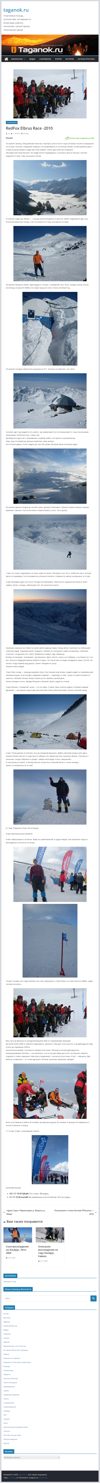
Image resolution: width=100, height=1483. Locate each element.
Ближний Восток (10, 1326)
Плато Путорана (10, 1382)
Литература (8, 1370)
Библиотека (17, 59)
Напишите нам (9, 1281)
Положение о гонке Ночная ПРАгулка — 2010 (74, 1212)
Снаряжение (45, 59)
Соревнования (12, 122)
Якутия (6, 1443)
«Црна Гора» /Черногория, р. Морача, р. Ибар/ (25, 1212)
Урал (5, 1423)
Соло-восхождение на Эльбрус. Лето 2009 (17, 1250)
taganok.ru (16, 9)
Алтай (5, 1314)
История (69, 59)
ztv (9, 133)
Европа (6, 1342)
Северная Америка (11, 1395)
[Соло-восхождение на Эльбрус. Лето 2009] (17, 1229)
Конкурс (6, 1366)
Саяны (6, 1390)
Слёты (6, 1399)
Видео (32, 59)
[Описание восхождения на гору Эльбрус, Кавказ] (50, 1229)
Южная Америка (10, 1439)
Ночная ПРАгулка (86, 59)
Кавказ (6, 1354)
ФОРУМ (58, 59)
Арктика (6, 1318)
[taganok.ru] (6, 59)
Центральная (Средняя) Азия (15, 1427)
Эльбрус (26, 133)
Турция (6, 1419)
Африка (6, 1322)
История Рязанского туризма (15, 1350)
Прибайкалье (9, 1386)
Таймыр (6, 1411)
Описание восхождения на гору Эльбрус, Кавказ (48, 1251)
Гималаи (7, 1334)
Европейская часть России (14, 1346)
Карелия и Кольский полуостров (17, 1362)
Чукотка (6, 1431)
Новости (6, 1374)
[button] (24, 59)
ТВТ (4, 1415)
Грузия (6, 1338)
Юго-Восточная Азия (12, 1435)
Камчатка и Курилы (11, 1358)
